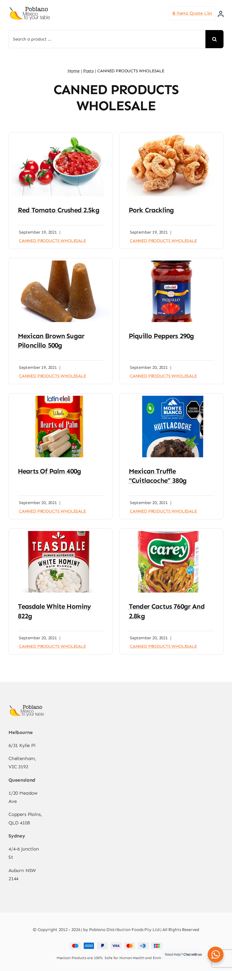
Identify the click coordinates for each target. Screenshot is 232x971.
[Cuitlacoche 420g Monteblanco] (171, 398)
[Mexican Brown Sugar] (60, 263)
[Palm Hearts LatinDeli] (60, 398)
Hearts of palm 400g (49, 471)
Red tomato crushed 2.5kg (58, 210)
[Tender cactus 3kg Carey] (171, 533)
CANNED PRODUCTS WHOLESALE (52, 240)
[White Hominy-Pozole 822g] (60, 533)
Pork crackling (151, 210)
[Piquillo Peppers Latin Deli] (171, 263)
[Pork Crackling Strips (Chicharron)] (171, 137)
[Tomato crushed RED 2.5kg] (60, 137)
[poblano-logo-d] (29, 8)
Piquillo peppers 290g (161, 336)
